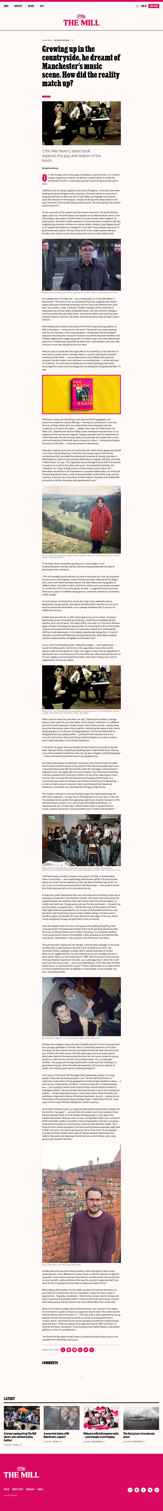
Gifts (42, 6)
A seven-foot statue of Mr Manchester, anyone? (56, 1435)
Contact (40, 1489)
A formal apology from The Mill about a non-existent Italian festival (20, 1437)
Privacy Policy (17, 1489)
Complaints (30, 1489)
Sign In (144, 6)
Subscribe (154, 6)
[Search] (137, 6)
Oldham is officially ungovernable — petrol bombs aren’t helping (101, 1435)
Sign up (6, 1489)
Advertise (18, 6)
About (6, 6)
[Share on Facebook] (68, 1349)
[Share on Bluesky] (86, 1349)
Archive (31, 6)
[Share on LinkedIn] (74, 1349)
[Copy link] (91, 1349)
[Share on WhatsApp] (80, 1349)
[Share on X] (63, 1349)
